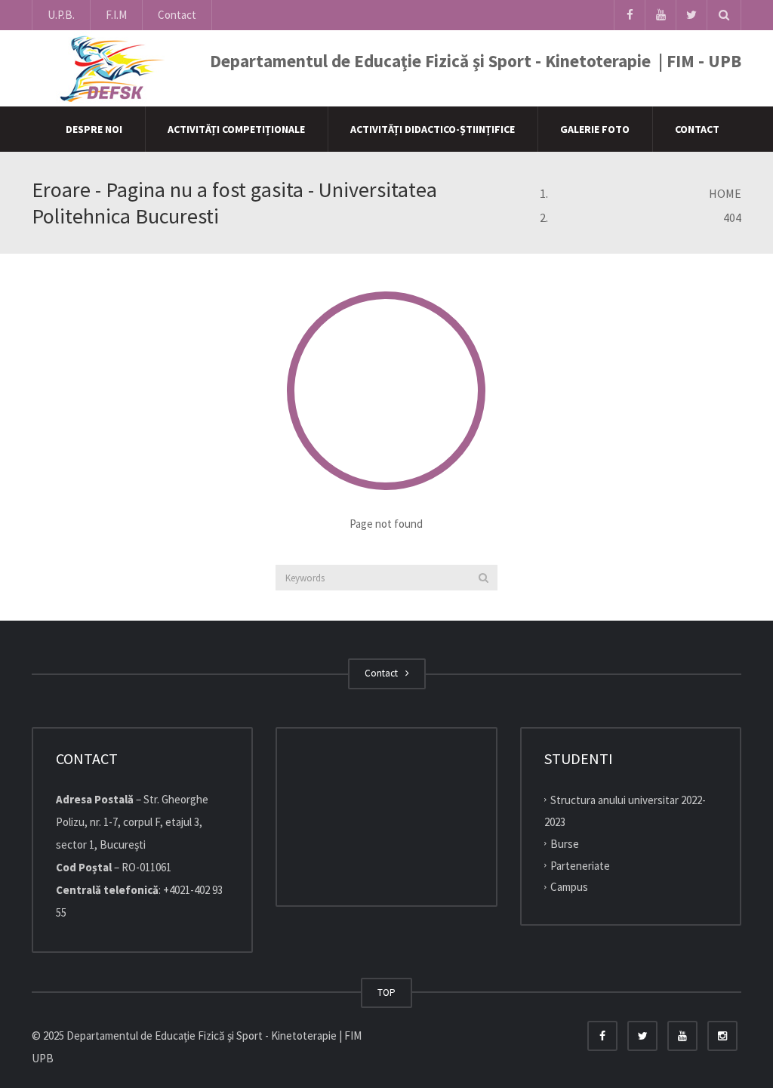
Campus (569, 887)
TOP (386, 992)
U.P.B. (61, 15)
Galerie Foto (595, 129)
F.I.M (116, 15)
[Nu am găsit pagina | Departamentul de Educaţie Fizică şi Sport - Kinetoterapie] (108, 67)
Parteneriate (580, 865)
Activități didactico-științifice (432, 129)
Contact (177, 15)
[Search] (483, 577)
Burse (564, 844)
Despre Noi (94, 129)
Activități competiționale (236, 129)
